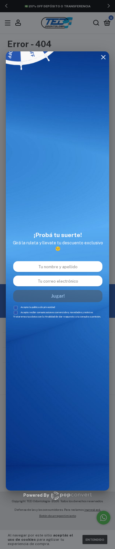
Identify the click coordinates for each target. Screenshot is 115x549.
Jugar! (58, 296)
